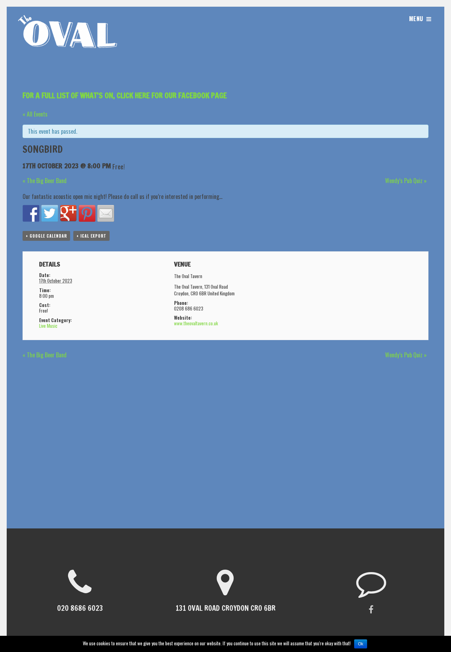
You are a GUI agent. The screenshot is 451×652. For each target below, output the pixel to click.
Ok (360, 643)
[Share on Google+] (68, 213)
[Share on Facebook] (31, 213)
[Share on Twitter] (49, 213)
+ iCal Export (91, 236)
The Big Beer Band (45, 180)
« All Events (35, 114)
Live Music (48, 325)
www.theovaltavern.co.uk (196, 323)
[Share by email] (105, 213)
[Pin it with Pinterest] (87, 213)
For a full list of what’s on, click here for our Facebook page (125, 95)
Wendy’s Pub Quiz (406, 180)
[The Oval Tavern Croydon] (69, 56)
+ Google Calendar (46, 236)
